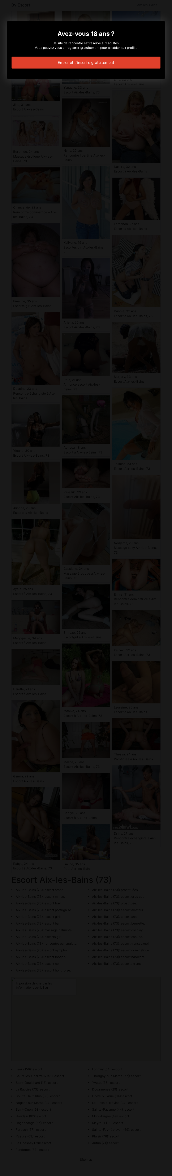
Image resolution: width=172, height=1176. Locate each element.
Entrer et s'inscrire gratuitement (86, 62)
